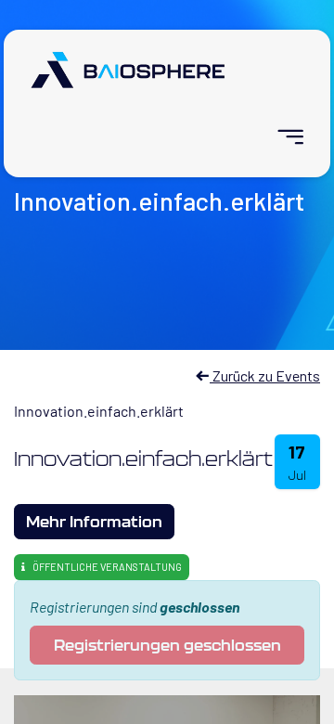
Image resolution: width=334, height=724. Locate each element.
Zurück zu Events (265, 375)
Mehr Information (94, 521)
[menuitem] (282, 137)
